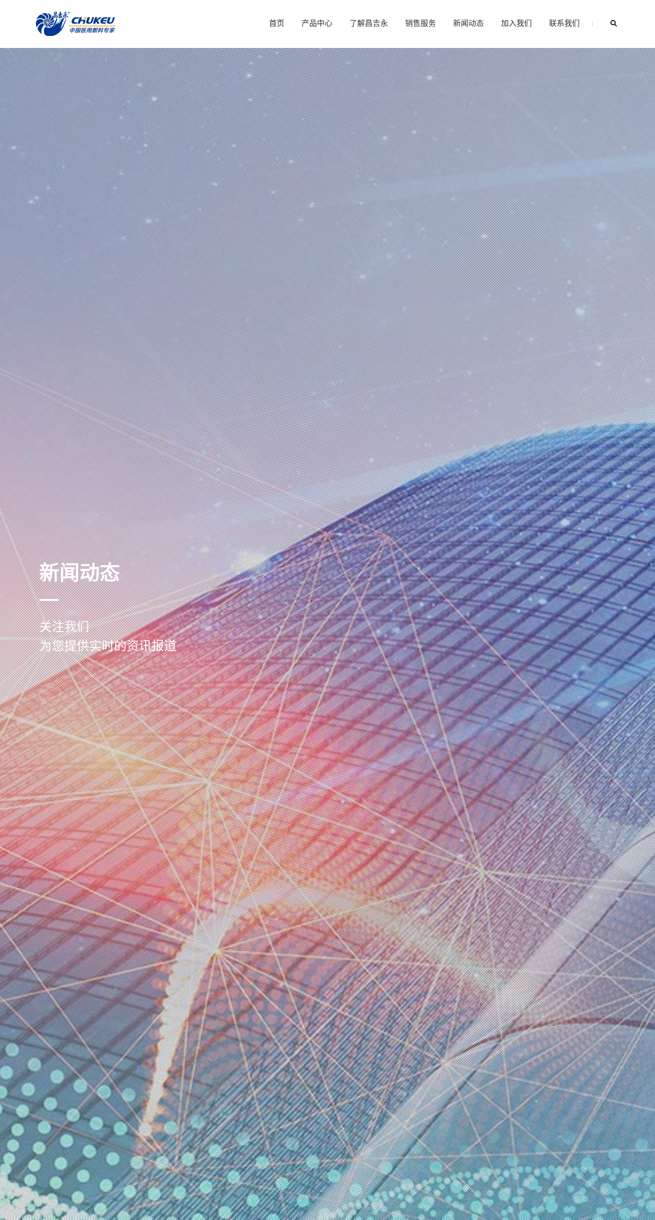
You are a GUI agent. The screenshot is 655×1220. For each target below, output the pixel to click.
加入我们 (516, 22)
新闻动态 (468, 22)
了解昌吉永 (369, 22)
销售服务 (420, 22)
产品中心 (317, 22)
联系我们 (564, 22)
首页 (276, 22)
